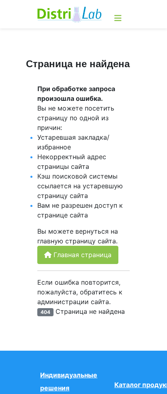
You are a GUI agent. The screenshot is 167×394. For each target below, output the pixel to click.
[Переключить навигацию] (118, 18)
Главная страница (81, 255)
